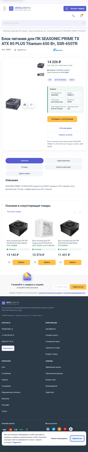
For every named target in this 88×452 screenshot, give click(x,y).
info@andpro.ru (7, 329)
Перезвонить (8, 348)
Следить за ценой (65, 135)
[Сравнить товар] (25, 104)
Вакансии (5, 399)
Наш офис (5, 405)
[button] (4, 8)
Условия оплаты (52, 335)
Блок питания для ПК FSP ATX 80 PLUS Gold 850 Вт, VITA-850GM (68, 243)
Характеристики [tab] (63, 161)
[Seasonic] (58, 49)
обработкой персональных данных (50, 293)
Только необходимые (59, 438)
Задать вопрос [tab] (24, 173)
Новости (5, 380)
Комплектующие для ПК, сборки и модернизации (21, 31)
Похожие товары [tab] (14, 212)
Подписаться (78, 287)
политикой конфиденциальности (74, 293)
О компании (6, 373)
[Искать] (83, 23)
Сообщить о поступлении (62, 119)
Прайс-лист (50, 392)
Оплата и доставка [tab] (63, 167)
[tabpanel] (44, 186)
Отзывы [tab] (24, 167)
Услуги (4, 411)
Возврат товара (52, 354)
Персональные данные (54, 373)
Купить (21, 262)
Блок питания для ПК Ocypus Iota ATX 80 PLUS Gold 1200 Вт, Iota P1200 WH (43, 243)
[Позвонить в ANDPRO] (73, 15)
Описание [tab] (24, 161)
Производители (51, 386)
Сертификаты (51, 329)
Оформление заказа (53, 367)
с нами (19, 310)
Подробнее (16, 442)
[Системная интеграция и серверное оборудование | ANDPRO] (35, 8)
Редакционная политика (11, 392)
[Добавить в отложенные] (31, 104)
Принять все (77, 438)
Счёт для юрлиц (65, 128)
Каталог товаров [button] (77, 9)
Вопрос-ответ (51, 380)
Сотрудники (6, 386)
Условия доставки (52, 341)
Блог (3, 367)
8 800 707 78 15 (7, 341)
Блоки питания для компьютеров (41, 31)
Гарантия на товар (53, 348)
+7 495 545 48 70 (8, 335)
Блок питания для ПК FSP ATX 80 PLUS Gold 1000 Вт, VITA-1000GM (17, 243)
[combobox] (44, 23)
